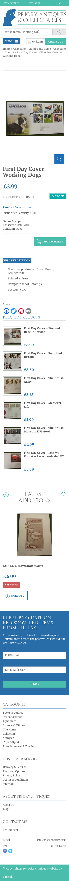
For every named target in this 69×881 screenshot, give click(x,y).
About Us (8, 804)
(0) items (37, 41)
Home (7, 48)
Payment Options (14, 771)
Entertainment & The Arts (19, 746)
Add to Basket (53, 241)
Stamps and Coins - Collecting (47, 48)
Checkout (55, 41)
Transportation (12, 717)
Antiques (8, 738)
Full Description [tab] (16, 260)
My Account (11, 3)
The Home (9, 729)
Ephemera (9, 721)
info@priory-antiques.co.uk (51, 840)
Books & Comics (13, 712)
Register (34, 3)
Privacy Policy (12, 775)
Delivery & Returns (14, 767)
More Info (18, 595)
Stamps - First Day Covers (21, 52)
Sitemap (8, 784)
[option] (35, 118)
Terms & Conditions (15, 779)
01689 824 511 (58, 846)
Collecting (19, 48)
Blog (6, 809)
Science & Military (14, 725)
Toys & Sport (11, 742)
